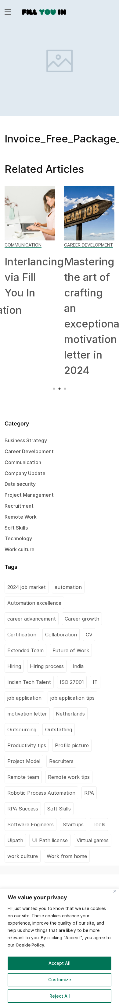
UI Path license (50, 840)
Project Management (29, 495)
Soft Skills (16, 528)
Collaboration (61, 635)
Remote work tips (69, 777)
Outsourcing (21, 729)
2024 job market (26, 587)
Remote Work (21, 517)
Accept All (59, 963)
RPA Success (22, 809)
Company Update (25, 473)
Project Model (23, 761)
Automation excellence (34, 603)
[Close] (115, 891)
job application (24, 698)
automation (68, 587)
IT (95, 682)
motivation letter (27, 714)
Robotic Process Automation (41, 793)
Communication (23, 244)
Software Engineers (30, 824)
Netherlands (70, 714)
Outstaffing (58, 729)
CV (89, 635)
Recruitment (19, 506)
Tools (98, 824)
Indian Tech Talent (29, 682)
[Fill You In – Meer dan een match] (44, 11)
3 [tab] (64, 389)
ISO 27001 (72, 682)
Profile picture (72, 745)
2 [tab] (59, 389)
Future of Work (70, 650)
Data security (20, 484)
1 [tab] (55, 389)
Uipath (15, 840)
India (78, 666)
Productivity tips (26, 745)
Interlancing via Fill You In (34, 277)
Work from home (67, 856)
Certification (21, 635)
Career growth (82, 619)
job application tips (72, 698)
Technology (18, 538)
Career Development (88, 244)
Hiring (14, 666)
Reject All (59, 996)
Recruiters (61, 761)
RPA (89, 793)
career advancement (31, 619)
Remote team (23, 777)
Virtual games (93, 840)
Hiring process (47, 666)
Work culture (19, 549)
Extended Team (25, 650)
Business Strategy (26, 440)
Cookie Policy (30, 944)
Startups (73, 824)
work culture (22, 856)
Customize (59, 979)
